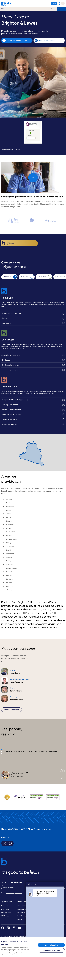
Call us (54, 3)
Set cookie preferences (51, 950)
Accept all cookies (51, 945)
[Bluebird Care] (6, 5)
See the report (30, 138)
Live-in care (5, 909)
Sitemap (20, 919)
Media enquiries (22, 912)
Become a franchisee (24, 909)
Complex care (6, 912)
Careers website (22, 906)
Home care (5, 906)
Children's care (6, 916)
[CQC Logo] (31, 125)
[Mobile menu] (63, 3)
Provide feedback (23, 916)
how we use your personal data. (14, 893)
